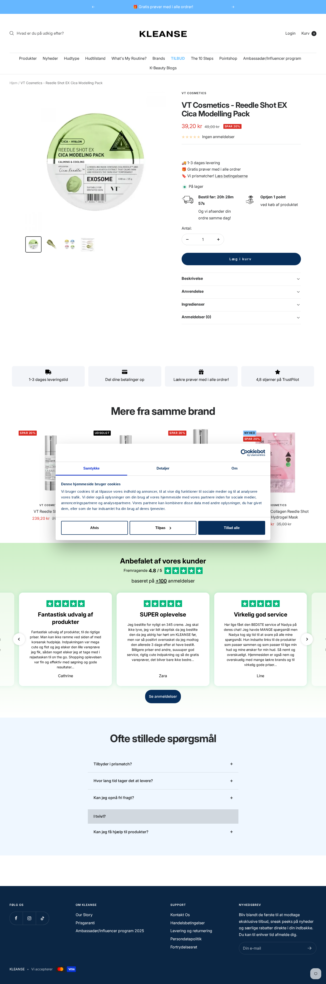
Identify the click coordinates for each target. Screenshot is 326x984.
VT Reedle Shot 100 (51, 511)
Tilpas (160, 528)
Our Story (84, 914)
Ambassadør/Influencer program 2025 (110, 930)
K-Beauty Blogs (163, 67)
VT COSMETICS (194, 93)
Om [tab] (234, 468)
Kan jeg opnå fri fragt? (114, 797)
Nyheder (50, 58)
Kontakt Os (180, 914)
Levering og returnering (191, 930)
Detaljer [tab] (163, 468)
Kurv (308, 33)
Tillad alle (232, 528)
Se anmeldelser (163, 696)
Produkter (28, 58)
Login (290, 33)
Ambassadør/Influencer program (272, 58)
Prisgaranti (85, 922)
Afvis (94, 528)
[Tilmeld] (310, 948)
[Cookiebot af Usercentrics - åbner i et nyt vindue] (244, 452)
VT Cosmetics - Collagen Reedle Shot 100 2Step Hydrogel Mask (275, 514)
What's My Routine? (129, 58)
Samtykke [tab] (91, 468)
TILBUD (178, 58)
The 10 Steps (202, 58)
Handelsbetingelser (187, 922)
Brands (158, 58)
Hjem (13, 83)
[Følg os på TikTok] (42, 918)
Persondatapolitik (186, 938)
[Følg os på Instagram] (29, 918)
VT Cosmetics (50, 505)
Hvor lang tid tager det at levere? (123, 780)
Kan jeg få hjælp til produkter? (121, 831)
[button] (19, 639)
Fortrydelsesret (183, 947)
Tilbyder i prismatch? (113, 764)
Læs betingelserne (231, 175)
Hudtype (71, 58)
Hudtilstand (95, 58)
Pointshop (228, 58)
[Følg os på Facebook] (16, 918)
